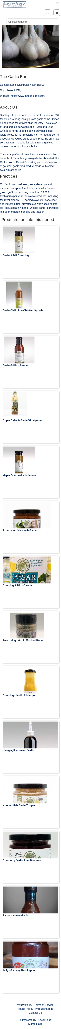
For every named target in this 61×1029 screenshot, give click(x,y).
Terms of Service (44, 1005)
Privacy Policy (24, 1005)
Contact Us (35, 1012)
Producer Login (44, 1009)
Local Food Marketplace (39, 1022)
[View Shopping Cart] (56, 12)
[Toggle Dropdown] (47, 12)
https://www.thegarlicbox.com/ (28, 96)
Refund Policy (25, 1009)
